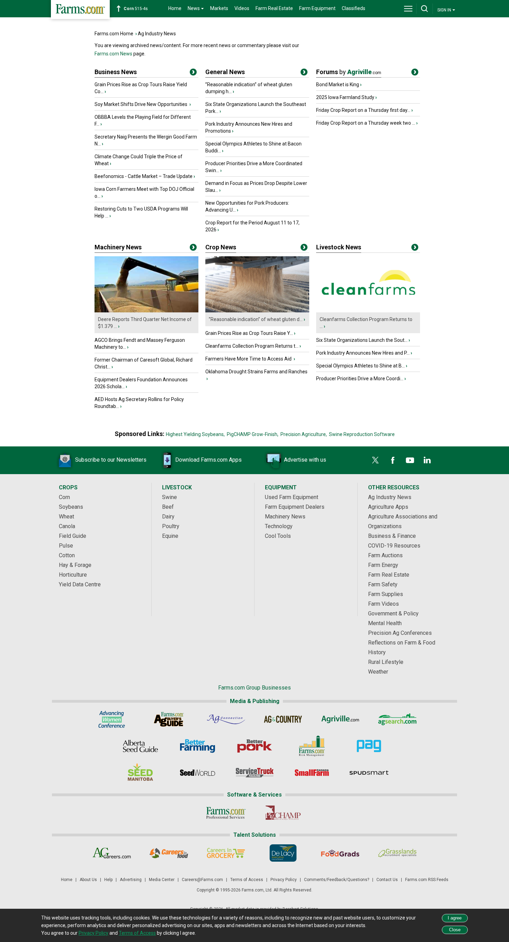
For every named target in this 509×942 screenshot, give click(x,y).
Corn (64, 497)
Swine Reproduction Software (362, 434)
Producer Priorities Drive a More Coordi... (359, 378)
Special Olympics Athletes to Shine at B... (360, 365)
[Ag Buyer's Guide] (168, 719)
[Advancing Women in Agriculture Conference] (111, 719)
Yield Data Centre (80, 584)
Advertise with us (305, 459)
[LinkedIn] (427, 460)
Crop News (220, 247)
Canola (67, 526)
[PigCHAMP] (283, 812)
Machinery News (118, 247)
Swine (169, 497)
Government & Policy (393, 613)
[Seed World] (197, 772)
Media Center (162, 879)
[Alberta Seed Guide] (140, 746)
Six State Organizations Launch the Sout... (362, 340)
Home (174, 8)
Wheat (66, 516)
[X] (375, 460)
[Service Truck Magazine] (254, 772)
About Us (88, 879)
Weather (378, 671)
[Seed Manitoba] (140, 772)
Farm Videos (383, 604)
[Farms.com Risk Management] (311, 746)
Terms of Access (246, 879)
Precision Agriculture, (303, 434)
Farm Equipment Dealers (294, 507)
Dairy (168, 516)
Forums (348, 71)
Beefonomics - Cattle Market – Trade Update (144, 176)
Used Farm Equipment (291, 497)
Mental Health (385, 623)
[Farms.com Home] (80, 9)
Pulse (66, 545)
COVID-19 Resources (394, 545)
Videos (241, 8)
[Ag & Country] (283, 719)
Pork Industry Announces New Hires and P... (363, 353)
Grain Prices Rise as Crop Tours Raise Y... (249, 333)
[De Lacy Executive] (283, 853)
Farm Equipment (317, 8)
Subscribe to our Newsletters (110, 459)
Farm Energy (383, 565)
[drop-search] (424, 8)
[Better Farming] (197, 746)
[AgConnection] (226, 719)
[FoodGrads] (340, 853)
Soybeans (71, 507)
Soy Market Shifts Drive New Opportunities (141, 104)
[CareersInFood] (168, 853)
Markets (219, 8)
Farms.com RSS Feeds (426, 879)
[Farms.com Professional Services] (226, 812)
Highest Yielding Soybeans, (195, 434)
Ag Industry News (157, 33)
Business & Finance (392, 536)
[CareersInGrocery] (226, 853)
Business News (116, 71)
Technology (279, 526)
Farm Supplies (385, 594)
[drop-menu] (408, 8)
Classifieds (353, 8)
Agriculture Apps (388, 507)
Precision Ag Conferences (400, 633)
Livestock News (338, 247)
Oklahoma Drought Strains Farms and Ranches (256, 371)
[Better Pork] (254, 746)
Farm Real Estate (274, 8)
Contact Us (387, 879)
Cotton (67, 555)
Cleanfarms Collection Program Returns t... (251, 346)
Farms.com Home (114, 33)
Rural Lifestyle (385, 662)
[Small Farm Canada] (311, 772)
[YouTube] (410, 460)
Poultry (170, 526)
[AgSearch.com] (397, 719)
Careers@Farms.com (202, 879)
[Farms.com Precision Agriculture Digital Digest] (369, 746)
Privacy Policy (283, 879)
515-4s (136, 8)
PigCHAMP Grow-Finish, (252, 434)
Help (108, 879)
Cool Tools (278, 536)
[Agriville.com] (340, 719)
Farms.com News (113, 53)
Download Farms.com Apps (208, 459)
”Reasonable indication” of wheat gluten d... (256, 319)
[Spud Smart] (369, 772)
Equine (170, 536)
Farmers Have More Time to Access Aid (249, 359)
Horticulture (73, 574)
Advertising (131, 879)
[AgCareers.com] (111, 853)
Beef (168, 507)
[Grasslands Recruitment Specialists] (397, 853)
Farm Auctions (385, 555)
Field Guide (72, 536)
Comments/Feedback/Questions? (336, 879)
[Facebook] (393, 460)
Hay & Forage (75, 565)
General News (225, 71)
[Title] (193, 73)
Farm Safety (383, 584)
